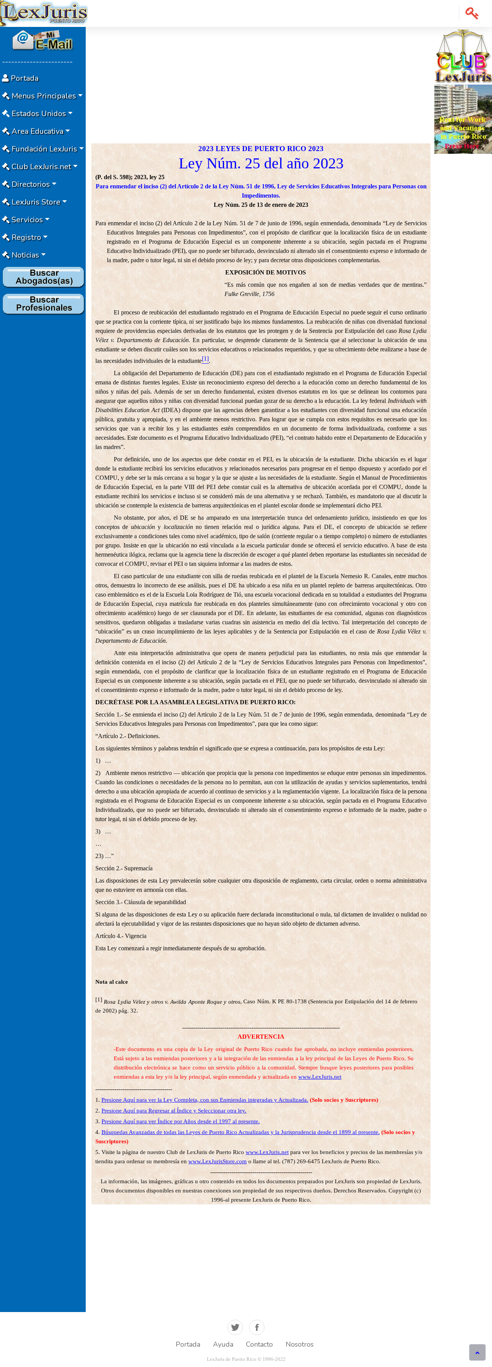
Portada (188, 1344)
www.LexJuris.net (319, 1077)
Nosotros (300, 1344)
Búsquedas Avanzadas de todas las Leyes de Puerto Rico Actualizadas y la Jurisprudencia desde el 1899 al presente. (240, 1132)
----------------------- (37, 62)
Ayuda (223, 1344)
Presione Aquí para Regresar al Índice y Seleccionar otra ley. (173, 1111)
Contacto (259, 1344)
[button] (472, 13)
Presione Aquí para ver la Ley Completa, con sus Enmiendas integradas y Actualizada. (204, 1100)
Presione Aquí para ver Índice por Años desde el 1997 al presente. (180, 1121)
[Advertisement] (43, 433)
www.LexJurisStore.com (217, 1161)
